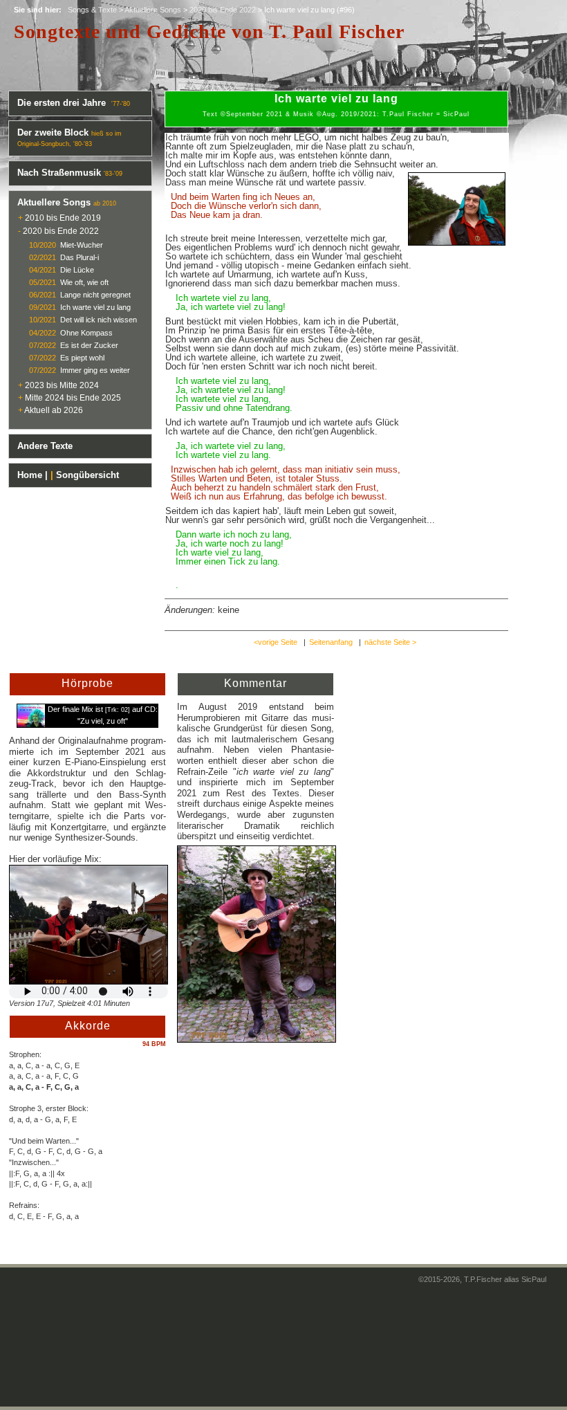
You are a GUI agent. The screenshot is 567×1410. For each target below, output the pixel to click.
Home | (32, 475)
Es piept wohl (82, 358)
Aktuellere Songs (152, 10)
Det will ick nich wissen (98, 319)
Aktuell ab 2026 (53, 410)
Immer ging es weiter (95, 370)
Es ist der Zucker (89, 345)
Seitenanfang (331, 642)
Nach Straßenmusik (59, 172)
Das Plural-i (79, 257)
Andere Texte (45, 446)
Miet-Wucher (81, 245)
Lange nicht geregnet (95, 295)
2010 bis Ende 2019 (63, 218)
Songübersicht (87, 475)
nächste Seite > (390, 642)
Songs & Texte (92, 10)
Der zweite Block (53, 132)
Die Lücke (77, 270)
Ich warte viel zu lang (95, 307)
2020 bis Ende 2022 (222, 10)
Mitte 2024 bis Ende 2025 (73, 398)
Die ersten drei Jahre (63, 103)
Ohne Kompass (86, 333)
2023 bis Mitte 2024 (62, 385)
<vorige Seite (275, 642)
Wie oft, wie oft (84, 282)
